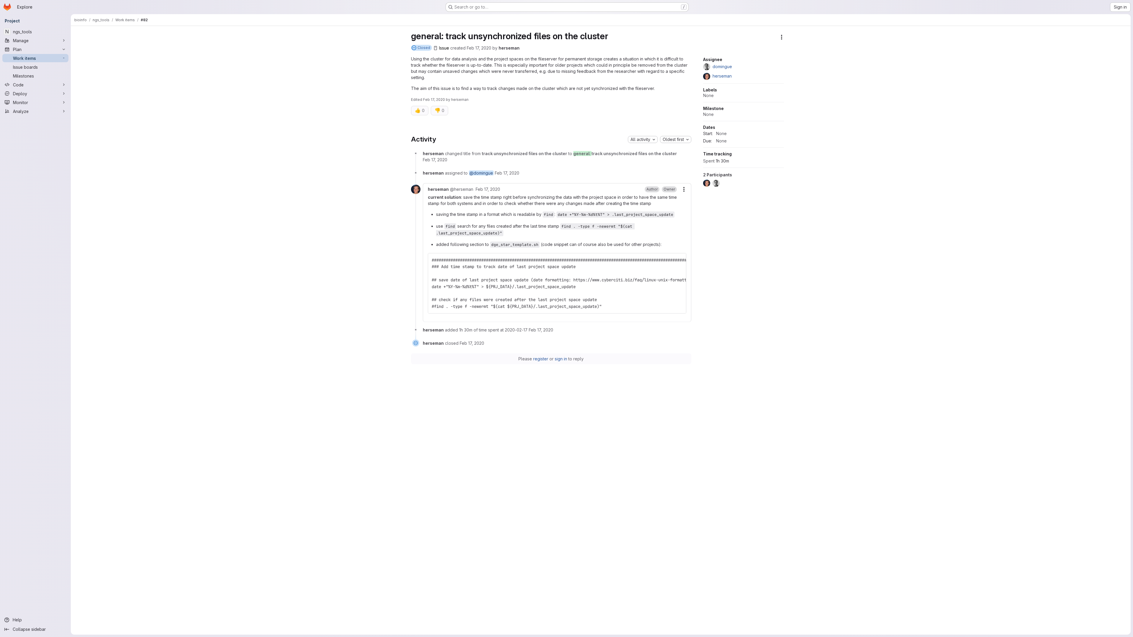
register (540, 358)
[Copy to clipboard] (679, 260)
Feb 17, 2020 (479, 47)
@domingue (481, 172)
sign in (561, 358)
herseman (509, 47)
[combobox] (643, 139)
